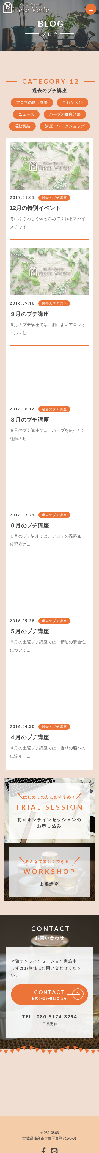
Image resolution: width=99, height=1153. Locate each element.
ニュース (26, 114)
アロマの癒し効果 (32, 102)
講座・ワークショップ (64, 126)
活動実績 (22, 126)
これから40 (72, 102)
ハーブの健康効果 (65, 114)
